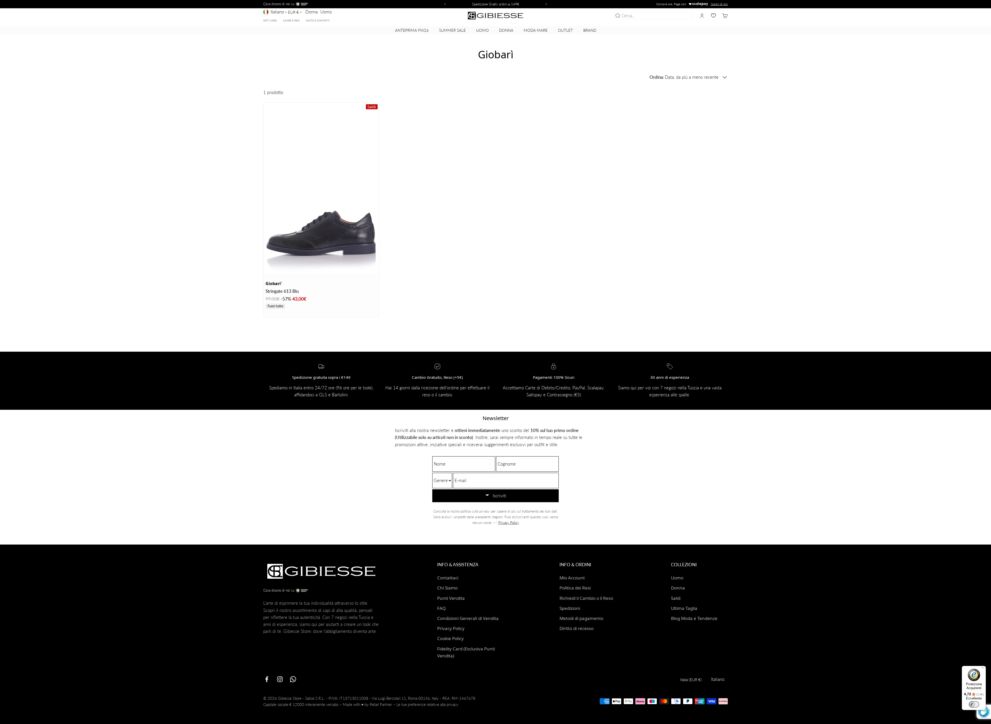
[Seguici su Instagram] (279, 679)
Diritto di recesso (577, 628)
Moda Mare (536, 30)
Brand (589, 30)
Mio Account (572, 578)
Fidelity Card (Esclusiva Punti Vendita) (466, 652)
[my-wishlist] (713, 15)
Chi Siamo (447, 588)
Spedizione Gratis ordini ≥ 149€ (495, 4)
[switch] (974, 704)
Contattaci (447, 578)
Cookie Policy (450, 638)
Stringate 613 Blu (282, 291)
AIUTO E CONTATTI (318, 20)
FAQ (441, 608)
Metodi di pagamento (581, 618)
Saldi (676, 598)
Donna (311, 11)
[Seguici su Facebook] (266, 679)
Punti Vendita (451, 598)
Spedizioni (570, 608)
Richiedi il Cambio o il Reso (586, 598)
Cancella (684, 15)
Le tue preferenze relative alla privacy (427, 704)
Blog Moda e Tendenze (694, 618)
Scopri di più (719, 4)
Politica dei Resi (575, 588)
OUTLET (565, 30)
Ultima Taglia (684, 608)
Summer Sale (452, 30)
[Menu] (983, 669)
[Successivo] (546, 4)
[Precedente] (444, 4)
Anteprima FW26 (412, 30)
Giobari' (274, 283)
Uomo (326, 11)
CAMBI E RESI (291, 20)
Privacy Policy (508, 523)
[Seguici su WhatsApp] (293, 679)
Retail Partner (381, 704)
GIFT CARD (270, 20)
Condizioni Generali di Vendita (468, 618)
